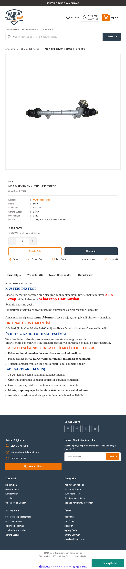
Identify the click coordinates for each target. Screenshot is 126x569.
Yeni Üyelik (69, 521)
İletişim (8, 498)
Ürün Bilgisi (14, 275)
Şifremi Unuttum (72, 535)
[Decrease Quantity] (12, 241)
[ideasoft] (45, 566)
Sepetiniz (69, 517)
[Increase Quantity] (32, 241)
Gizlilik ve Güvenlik (14, 521)
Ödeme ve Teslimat (14, 526)
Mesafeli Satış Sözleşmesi (18, 517)
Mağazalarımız (12, 489)
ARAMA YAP (111, 37)
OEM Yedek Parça (41, 200)
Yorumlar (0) (35, 275)
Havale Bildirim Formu (74, 539)
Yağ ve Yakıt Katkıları (74, 485)
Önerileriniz (85, 275)
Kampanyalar (11, 494)
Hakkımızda (11, 485)
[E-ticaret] (62, 566)
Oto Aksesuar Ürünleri (74, 498)
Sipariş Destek (110, 563)
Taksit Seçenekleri (60, 275)
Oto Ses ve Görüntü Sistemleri (78, 503)
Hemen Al (91, 251)
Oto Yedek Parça (72, 489)
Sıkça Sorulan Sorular (15, 503)
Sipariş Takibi (70, 530)
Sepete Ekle (35, 251)
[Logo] (14, 17)
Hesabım (68, 526)
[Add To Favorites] (85, 259)
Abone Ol (112, 456)
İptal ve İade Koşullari (15, 530)
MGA (35, 203)
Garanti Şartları (12, 535)
